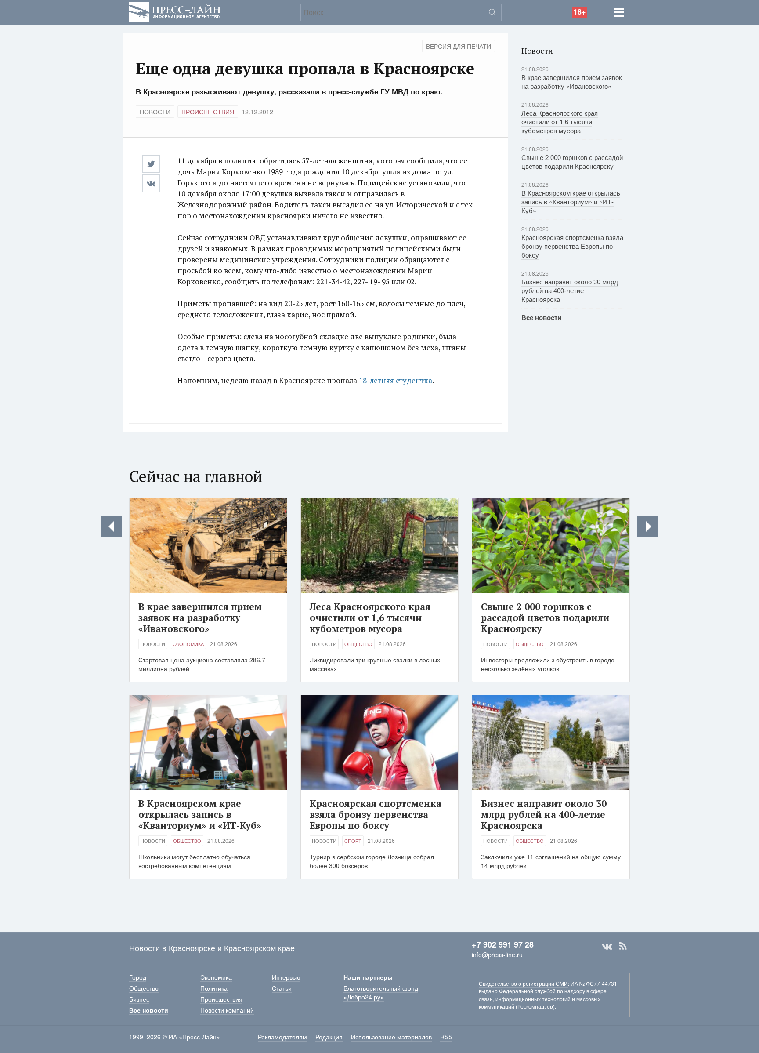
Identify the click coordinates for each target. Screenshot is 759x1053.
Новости (155, 111)
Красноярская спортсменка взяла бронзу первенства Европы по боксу (572, 245)
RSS (623, 946)
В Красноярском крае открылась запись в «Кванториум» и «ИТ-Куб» (570, 201)
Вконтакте (607, 946)
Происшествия (207, 111)
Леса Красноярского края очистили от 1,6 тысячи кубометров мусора (559, 121)
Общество (358, 643)
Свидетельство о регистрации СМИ (523, 983)
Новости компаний (227, 1010)
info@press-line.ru (497, 954)
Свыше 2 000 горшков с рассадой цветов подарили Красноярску (572, 162)
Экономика (188, 643)
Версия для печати (458, 46)
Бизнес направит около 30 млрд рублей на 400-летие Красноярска (569, 290)
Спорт (352, 840)
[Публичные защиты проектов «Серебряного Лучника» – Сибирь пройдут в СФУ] (111, 526)
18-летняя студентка (395, 380)
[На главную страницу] (174, 11)
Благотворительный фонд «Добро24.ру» (380, 992)
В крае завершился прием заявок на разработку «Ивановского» (571, 82)
